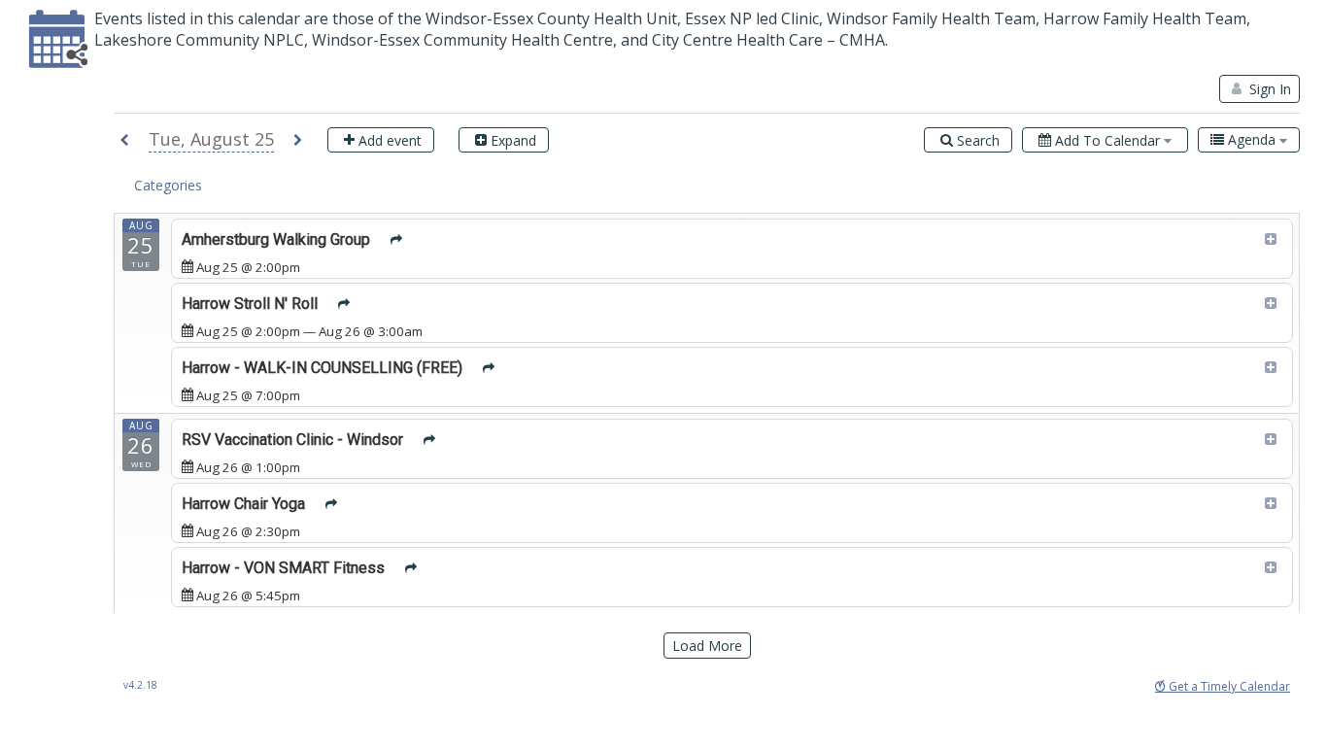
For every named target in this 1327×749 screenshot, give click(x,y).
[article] (732, 249)
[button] (124, 141)
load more (707, 645)
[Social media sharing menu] (397, 240)
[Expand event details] (1270, 240)
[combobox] (1249, 140)
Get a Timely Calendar (1228, 686)
